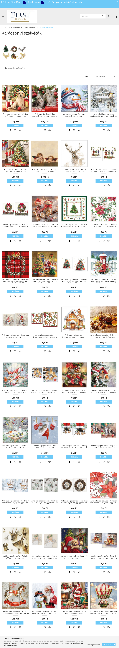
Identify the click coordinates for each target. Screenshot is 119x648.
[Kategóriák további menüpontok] (3, 16)
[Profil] (108, 16)
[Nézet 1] (87, 76)
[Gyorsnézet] (10, 130)
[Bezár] (117, 1)
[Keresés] (103, 16)
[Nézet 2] (90, 76)
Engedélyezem (109, 645)
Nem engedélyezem (93, 645)
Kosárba (15, 125)
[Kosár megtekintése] (114, 16)
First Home (34, 2)
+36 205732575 (54, 2)
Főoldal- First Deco (11, 2)
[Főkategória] (3, 27)
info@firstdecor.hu (73, 2)
